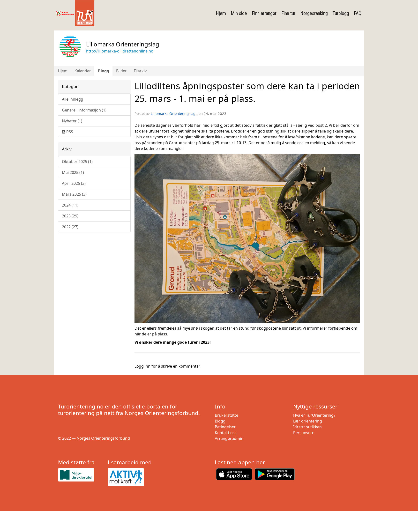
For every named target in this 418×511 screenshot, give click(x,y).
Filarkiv (140, 71)
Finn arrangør (264, 13)
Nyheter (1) (72, 121)
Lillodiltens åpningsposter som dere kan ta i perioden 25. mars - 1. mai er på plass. (247, 92)
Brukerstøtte (226, 415)
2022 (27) (70, 227)
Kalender (83, 71)
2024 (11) (70, 205)
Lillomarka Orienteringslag (173, 113)
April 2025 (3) (74, 183)
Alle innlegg (72, 99)
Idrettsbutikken (307, 427)
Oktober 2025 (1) (77, 161)
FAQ (357, 13)
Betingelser (225, 427)
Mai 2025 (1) (73, 172)
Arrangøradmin (229, 438)
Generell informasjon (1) (84, 110)
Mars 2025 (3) (74, 194)
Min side (239, 13)
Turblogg (341, 13)
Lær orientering (307, 421)
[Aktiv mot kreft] (130, 477)
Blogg (103, 71)
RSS (69, 131)
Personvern (303, 432)
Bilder (121, 71)
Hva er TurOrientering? (314, 415)
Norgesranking (314, 13)
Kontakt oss (226, 432)
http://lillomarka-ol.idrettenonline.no (119, 51)
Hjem (221, 13)
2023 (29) (70, 216)
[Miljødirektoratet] (81, 474)
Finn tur (288, 13)
